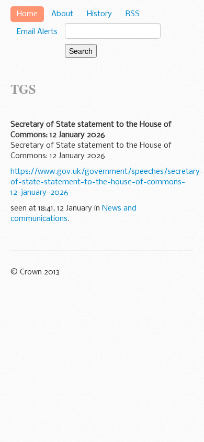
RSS (133, 14)
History (99, 14)
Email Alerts (37, 32)
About (62, 14)
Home (27, 14)
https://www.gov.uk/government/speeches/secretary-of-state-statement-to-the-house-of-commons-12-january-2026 (106, 182)
